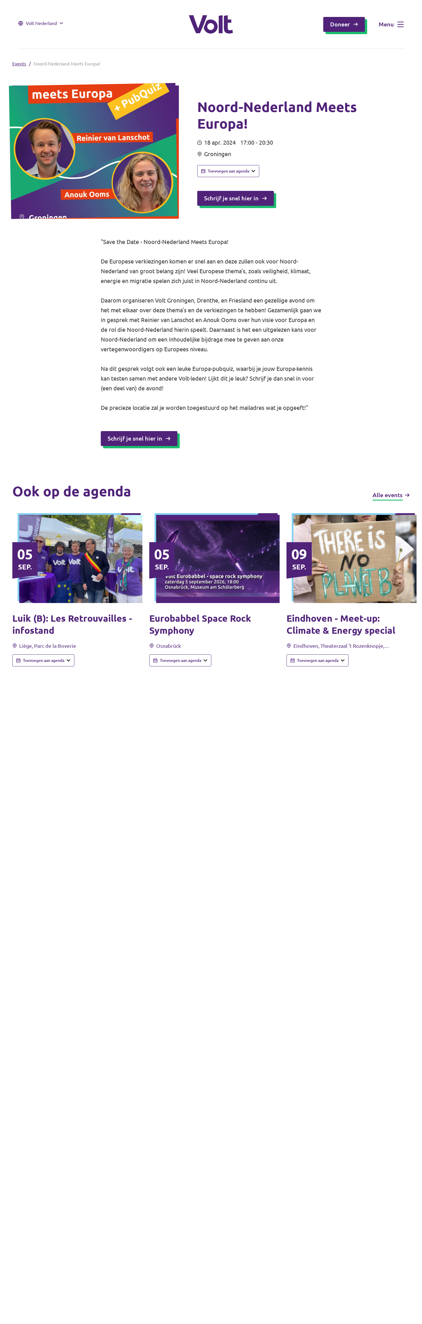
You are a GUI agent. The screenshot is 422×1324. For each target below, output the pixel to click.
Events (19, 63)
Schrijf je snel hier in (231, 198)
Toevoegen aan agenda (228, 171)
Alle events (387, 495)
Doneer (340, 24)
